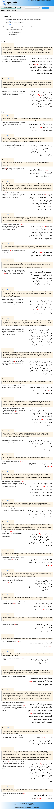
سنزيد (49, 449)
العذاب (33, 587)
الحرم (38, 483)
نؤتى (50, 365)
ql (12, 270)
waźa (3, 360)
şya (12, 533)
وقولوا (46, 152)
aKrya (3, 768)
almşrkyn (19, 481)
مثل (46, 365)
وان (37, 67)
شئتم (46, 149)
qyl (5, 439)
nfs (18, 533)
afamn (3, 601)
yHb (16, 273)
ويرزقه (49, 737)
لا (44, 410)
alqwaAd (4, 580)
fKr (7, 580)
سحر (40, 628)
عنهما (32, 413)
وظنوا (38, 710)
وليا (39, 313)
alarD (13, 508)
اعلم (30, 365)
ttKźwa (4, 300)
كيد (43, 628)
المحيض (40, 272)
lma (14, 535)
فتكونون (32, 301)
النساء (44, 275)
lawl (3, 704)
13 (2, 378)
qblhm (11, 579)
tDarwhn (23, 761)
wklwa (18, 439)
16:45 (8, 594)
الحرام (40, 64)
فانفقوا (37, 769)
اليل (36, 559)
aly (12, 329)
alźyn (12, 59)
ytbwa (16, 508)
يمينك (42, 625)
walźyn (4, 461)
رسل (38, 365)
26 (2, 668)
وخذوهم (31, 486)
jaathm (6, 360)
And (23, 226)
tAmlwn (18, 169)
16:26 (8, 570)
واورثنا (49, 681)
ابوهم (32, 533)
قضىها (35, 539)
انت (39, 124)
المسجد (45, 64)
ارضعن (34, 772)
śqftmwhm (11, 224)
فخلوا (50, 495)
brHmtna (7, 510)
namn (16, 360)
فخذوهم (49, 310)
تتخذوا (43, 304)
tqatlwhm (20, 226)
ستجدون (49, 330)
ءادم (46, 410)
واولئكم (32, 342)
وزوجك (35, 124)
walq (3, 623)
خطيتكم (34, 447)
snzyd (8, 442)
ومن (50, 92)
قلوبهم (35, 716)
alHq (3, 61)
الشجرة (46, 130)
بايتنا (41, 463)
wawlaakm (21, 332)
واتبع (33, 559)
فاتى (35, 581)
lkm (23, 145)
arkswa (17, 329)
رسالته (41, 368)
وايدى (35, 719)
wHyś (22, 192)
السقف (49, 587)
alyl (12, 557)
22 (2, 594)
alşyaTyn (7, 413)
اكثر (34, 542)
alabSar (4, 710)
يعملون (38, 73)
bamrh (12, 641)
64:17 (29, 0)
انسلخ (47, 483)
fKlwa (3, 486)
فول (36, 61)
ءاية (42, 362)
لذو (50, 542)
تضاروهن (41, 766)
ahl (16, 702)
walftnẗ (8, 226)
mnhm (11, 93)
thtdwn (16, 94)
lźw (10, 535)
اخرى (50, 781)
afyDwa (6, 250)
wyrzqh (4, 735)
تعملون (38, 176)
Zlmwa (8, 93)
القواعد (42, 584)
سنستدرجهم (35, 463)
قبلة (43, 61)
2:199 (8, 243)
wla (8, 124)
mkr (5, 579)
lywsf (10, 508)
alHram (13, 58)
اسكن (43, 124)
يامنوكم (31, 330)
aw (3, 603)
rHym (7, 252)
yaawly (21, 708)
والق (50, 625)
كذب (50, 660)
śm (3, 250)
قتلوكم (31, 235)
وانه (40, 173)
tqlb (7, 56)
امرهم (36, 533)
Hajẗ (15, 533)
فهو (41, 740)
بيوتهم (44, 719)
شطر (50, 64)
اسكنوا (41, 441)
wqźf (9, 707)
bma (22, 363)
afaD (13, 250)
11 (2, 318)
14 (2, 398)
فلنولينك (48, 61)
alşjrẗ (16, 124)
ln (14, 360)
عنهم (43, 536)
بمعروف (49, 778)
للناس (34, 98)
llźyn (14, 413)
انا (32, 419)
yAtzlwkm (4, 331)
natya (21, 360)
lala (15, 91)
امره (50, 743)
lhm (7, 439)
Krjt (8, 90)
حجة (45, 101)
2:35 (8, 115)
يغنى (47, 536)
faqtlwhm (4, 229)
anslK (5, 481)
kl (6, 329)
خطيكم (31, 152)
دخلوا (47, 533)
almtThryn (4, 275)
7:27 (8, 398)
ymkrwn (7, 364)
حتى (45, 235)
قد (51, 58)
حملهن (41, 772)
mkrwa (10, 601)
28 (2, 727)
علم (47, 542)
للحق (37, 173)
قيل (48, 441)
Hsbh (3, 737)
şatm (24, 144)
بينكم (35, 775)
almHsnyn (13, 147)
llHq (3, 169)
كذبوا (45, 463)
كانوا (47, 373)
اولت (45, 769)
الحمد (45, 678)
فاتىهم (36, 660)
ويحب (41, 284)
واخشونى (43, 103)
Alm (12, 535)
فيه (37, 235)
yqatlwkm (14, 227)
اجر (40, 516)
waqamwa (12, 484)
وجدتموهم (33, 310)
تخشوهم (49, 103)
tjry (10, 641)
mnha (22, 122)
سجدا (50, 152)
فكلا (30, 387)
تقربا (29, 127)
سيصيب (36, 368)
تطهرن (34, 278)
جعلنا (49, 345)
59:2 (8, 689)
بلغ (30, 740)
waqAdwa (20, 483)
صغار (45, 370)
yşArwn (12, 582)
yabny (3, 408)
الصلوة (39, 492)
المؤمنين (48, 722)
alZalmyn (4, 125)
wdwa (3, 299)
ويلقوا (32, 336)
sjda (13, 145)
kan (22, 531)
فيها (45, 336)
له (46, 643)
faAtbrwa (17, 708)
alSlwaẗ (16, 484)
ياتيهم (34, 606)
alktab (18, 59)
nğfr (21, 145)
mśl (23, 360)
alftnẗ (14, 329)
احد (34, 562)
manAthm (4, 705)
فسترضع (35, 778)
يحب (50, 284)
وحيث (39, 197)
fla (14, 93)
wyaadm (4, 385)
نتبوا (40, 681)
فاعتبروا (42, 722)
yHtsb (12, 735)
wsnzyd (9, 147)
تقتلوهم (42, 232)
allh (12, 61)
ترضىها (39, 61)
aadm (6, 408)
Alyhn (7, 763)
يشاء (43, 514)
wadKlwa (7, 145)
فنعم (46, 684)
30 (2, 786)
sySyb (22, 361)
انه (40, 70)
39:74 (8, 668)
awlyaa (10, 300)
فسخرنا (49, 643)
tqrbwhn (10, 271)
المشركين (48, 486)
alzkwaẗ (24, 484)
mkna (7, 508)
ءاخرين (43, 330)
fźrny (3, 793)
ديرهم (42, 707)
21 (2, 570)
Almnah (16, 535)
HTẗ (19, 145)
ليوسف (40, 511)
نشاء (50, 516)
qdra (22, 737)
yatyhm (6, 603)
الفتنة (31, 333)
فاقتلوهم (49, 238)
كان (50, 536)
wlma (3, 531)
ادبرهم (49, 562)
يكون (37, 98)
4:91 (8, 318)
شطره (41, 67)
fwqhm (17, 580)
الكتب (49, 70)
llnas (20, 91)
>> (46, 7)
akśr (22, 535)
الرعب (31, 716)
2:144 (8, 45)
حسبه (38, 740)
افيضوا (47, 252)
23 (2, 614)
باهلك (46, 559)
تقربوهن (49, 278)
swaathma (22, 410)
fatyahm (14, 658)
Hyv (10, 21)
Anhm (3, 533)
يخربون (49, 719)
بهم (43, 606)
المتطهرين (35, 284)
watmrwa (4, 766)
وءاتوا (35, 492)
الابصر (34, 722)
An (7, 270)
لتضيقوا (35, 766)
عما (41, 73)
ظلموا (36, 101)
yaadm (7, 122)
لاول (38, 707)
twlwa (3, 302)
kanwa (4, 364)
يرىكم (31, 416)
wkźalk (4, 508)
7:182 (8, 454)
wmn (3, 90)
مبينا (34, 345)
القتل (50, 232)
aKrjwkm (4, 226)
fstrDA (21, 766)
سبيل (42, 307)
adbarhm (18, 557)
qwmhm (4, 329)
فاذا (37, 278)
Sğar (10, 363)
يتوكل (50, 740)
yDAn (6, 765)
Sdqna (14, 676)
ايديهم (36, 339)
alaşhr (8, 481)
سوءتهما (38, 416)
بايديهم (39, 719)
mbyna (14, 334)
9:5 (7, 471)
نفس (44, 539)
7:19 (8, 378)
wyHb (22, 273)
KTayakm (4, 147)
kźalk (8, 229)
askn (10, 122)
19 (2, 521)
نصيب (39, 514)
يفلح (34, 628)
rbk (7, 169)
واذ (50, 146)
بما (50, 373)
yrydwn (11, 328)
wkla (19, 122)
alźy (12, 676)
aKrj (20, 408)
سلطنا (38, 345)
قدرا (33, 743)
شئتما (36, 127)
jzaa (10, 229)
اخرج (50, 413)
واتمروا (39, 775)
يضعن (46, 772)
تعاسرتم (41, 778)
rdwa (10, 329)
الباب (33, 149)
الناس (33, 252)
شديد (31, 370)
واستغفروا (48, 255)
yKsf (17, 601)
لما (45, 542)
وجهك (41, 58)
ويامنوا (49, 333)
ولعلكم (44, 106)
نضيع (44, 516)
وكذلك (49, 511)
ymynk (9, 623)
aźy (16, 270)
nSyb (3, 510)
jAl (15, 737)
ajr (19, 510)
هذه (50, 130)
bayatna (11, 461)
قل (36, 272)
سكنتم (36, 763)
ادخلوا (44, 146)
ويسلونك (49, 272)
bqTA (8, 557)
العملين (39, 684)
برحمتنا (34, 514)
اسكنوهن (48, 763)
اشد (32, 229)
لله (42, 678)
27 (2, 689)
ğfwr (5, 252)
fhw (23, 735)
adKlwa (8, 144)
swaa (20, 299)
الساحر (49, 631)
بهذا (38, 795)
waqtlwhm (4, 224)
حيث (47, 92)
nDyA (16, 510)
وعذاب (35, 370)
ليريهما (43, 416)
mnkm (3, 559)
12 (2, 350)
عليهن (31, 766)
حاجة (50, 539)
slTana (11, 334)
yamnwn (18, 413)
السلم (46, 339)
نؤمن (34, 362)
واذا (50, 362)
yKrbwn (20, 707)
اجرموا (49, 370)
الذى (40, 678)
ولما (50, 533)
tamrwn (16, 559)
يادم (46, 124)
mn (5, 61)
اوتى (42, 365)
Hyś (6, 90)
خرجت (42, 92)
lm (23, 329)
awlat (14, 763)
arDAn (14, 765)
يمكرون (43, 373)
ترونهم (35, 419)
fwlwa (23, 58)
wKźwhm (10, 483)
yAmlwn (20, 61)
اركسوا (49, 336)
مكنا (45, 511)
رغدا (43, 127)
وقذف (42, 716)
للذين (35, 422)
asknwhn (4, 761)
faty (14, 579)
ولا (32, 127)
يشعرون (44, 590)
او (36, 606)
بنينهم (49, 584)
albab (10, 145)
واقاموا (43, 492)
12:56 (8, 500)
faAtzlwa (19, 270)
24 (2, 636)
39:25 (8, 651)
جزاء (40, 238)
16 (2, 454)
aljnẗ (17, 122)
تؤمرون (46, 565)
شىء (33, 536)
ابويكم (45, 413)
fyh (17, 227)
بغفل (45, 73)
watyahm (21, 580)
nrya (5, 56)
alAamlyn (20, 678)
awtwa (15, 59)
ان (41, 255)
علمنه (42, 542)
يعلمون (44, 466)
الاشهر (42, 483)
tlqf (12, 623)
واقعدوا (41, 489)
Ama (17, 61)
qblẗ (20, 56)
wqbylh (11, 411)
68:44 (8, 786)
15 (2, 430)
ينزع (35, 413)
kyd (3, 624)
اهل (31, 704)
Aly (20, 735)
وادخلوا (38, 149)
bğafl (14, 61)
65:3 (8, 727)
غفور (36, 255)
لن (37, 362)
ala (3, 93)
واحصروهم (48, 489)
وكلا (50, 127)
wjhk (9, 56)
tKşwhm (17, 93)
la (8, 408)
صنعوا (32, 625)
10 (2, 289)
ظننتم (49, 710)
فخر (38, 584)
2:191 (8, 214)
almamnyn (12, 708)
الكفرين (35, 238)
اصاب (46, 646)
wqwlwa (16, 145)
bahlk (5, 557)
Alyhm (8, 334)
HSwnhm (9, 705)
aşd (11, 226)
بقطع (42, 559)
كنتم (30, 64)
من (34, 70)
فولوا (50, 67)
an (24, 250)
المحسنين (43, 155)
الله (48, 73)
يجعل (46, 368)
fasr (3, 557)
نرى (48, 58)
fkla (17, 385)
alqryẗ (14, 144)
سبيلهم (45, 495)
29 (2, 748)
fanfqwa (19, 763)
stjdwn (3, 328)
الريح (43, 643)
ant (12, 122)
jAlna (3, 334)
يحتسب (37, 737)
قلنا (47, 146)
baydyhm (4, 708)
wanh (22, 168)
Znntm (10, 704)
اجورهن (44, 775)
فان (35, 235)
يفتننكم (41, 410)
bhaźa (11, 793)
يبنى (50, 410)
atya (17, 624)
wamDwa (10, 559)
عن (44, 272)
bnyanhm (19, 579)
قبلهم (39, 581)
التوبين (45, 284)
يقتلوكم (41, 235)
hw (14, 270)
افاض (37, 252)
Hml (16, 763)
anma (19, 623)
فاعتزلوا (49, 275)
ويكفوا (41, 339)
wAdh (17, 676)
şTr (7, 58)
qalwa (12, 360)
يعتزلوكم (37, 336)
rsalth (19, 361)
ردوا (37, 333)
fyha (20, 329)
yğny (24, 531)
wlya (10, 303)
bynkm (8, 766)
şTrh (7, 59)
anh (25, 59)
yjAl (17, 361)
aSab (20, 641)
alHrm (12, 481)
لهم (45, 441)
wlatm (3, 94)
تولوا (34, 307)
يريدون (38, 330)
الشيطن (35, 410)
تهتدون (40, 106)
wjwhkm (4, 59)
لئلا (40, 98)
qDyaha (4, 535)
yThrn (16, 271)
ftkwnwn (17, 299)
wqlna (3, 122)
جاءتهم (46, 362)
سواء (50, 304)
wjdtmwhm (19, 302)
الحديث (34, 795)
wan (10, 59)
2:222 (8, 260)
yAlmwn (4, 463)
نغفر (38, 152)
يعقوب (39, 539)
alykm (12, 331)
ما (33, 64)
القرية (37, 146)
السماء (34, 58)
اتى (42, 631)
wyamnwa (21, 328)
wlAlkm (13, 94)
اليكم (50, 339)
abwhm (17, 531)
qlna (5, 144)
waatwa (20, 484)
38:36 (8, 636)
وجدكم (49, 766)
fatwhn (23, 271)
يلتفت (42, 562)
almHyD (10, 270)
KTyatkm (4, 442)
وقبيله (47, 419)
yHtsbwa (6, 707)
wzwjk (14, 122)
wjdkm (17, 761)
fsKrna (4, 641)
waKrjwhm (17, 224)
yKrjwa (15, 704)
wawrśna (21, 676)
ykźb (8, 793)
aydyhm (22, 331)
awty (5, 361)
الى (34, 333)
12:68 (8, 521)
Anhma (10, 410)
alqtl (15, 226)
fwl (3, 58)
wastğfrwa (19, 250)
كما (40, 301)
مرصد (32, 489)
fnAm (15, 678)
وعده (32, 678)
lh (6, 641)
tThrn (21, 271)
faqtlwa (15, 481)
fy (10, 56)
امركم (39, 281)
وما (50, 73)
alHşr (5, 704)
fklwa (17, 144)
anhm (21, 704)
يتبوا (29, 511)
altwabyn (19, 273)
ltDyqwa (4, 763)
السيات (37, 603)
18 (2, 500)
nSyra (14, 303)
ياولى (38, 722)
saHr (5, 624)
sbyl (21, 300)
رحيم (33, 255)
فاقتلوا (34, 483)
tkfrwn (8, 299)
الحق (37, 70)
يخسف (49, 606)
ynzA (7, 410)
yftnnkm (11, 408)
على (46, 740)
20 (2, 550)
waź (3, 144)
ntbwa (3, 678)
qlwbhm (13, 707)
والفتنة (36, 229)
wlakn (19, 535)
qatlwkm (22, 227)
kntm (21, 58)
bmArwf (12, 766)
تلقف (38, 625)
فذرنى (49, 795)
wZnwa (18, 704)
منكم (38, 562)
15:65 (8, 550)
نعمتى (34, 103)
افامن (50, 603)
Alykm (22, 91)
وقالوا (50, 678)
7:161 (8, 430)
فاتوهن (49, 281)
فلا (29, 101)
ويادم (50, 387)
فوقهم (42, 587)
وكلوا (30, 441)
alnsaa (22, 270)
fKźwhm (7, 302)
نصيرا (34, 313)
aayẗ (9, 360)
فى (37, 58)
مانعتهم (30, 710)
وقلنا (50, 124)
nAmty (7, 94)
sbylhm (7, 486)
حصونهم (49, 713)
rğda (24, 122)
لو (48, 301)
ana (23, 411)
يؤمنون (49, 425)
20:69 (8, 614)
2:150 (8, 78)
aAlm (13, 361)
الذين (34, 67)
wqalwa (4, 676)
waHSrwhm (15, 483)
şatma (6, 124)
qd (3, 56)
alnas (15, 250)
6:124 (8, 350)
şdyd (19, 363)
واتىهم (38, 587)
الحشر (35, 707)
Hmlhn (9, 765)
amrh (11, 737)
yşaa (24, 508)
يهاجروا (49, 307)
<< (43, 7)
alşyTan (15, 408)
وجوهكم (45, 67)
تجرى (39, 643)
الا (43, 101)
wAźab (16, 363)
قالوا (39, 362)
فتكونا (41, 130)
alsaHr (12, 624)
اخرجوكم (42, 229)
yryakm (6, 411)
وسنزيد (49, 155)
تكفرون (44, 301)
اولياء (35, 304)
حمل (41, 769)
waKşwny (21, 93)
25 (2, 651)
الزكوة (31, 492)
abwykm (23, 408)
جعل (45, 743)
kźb (3, 658)
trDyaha (23, 56)
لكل (39, 743)
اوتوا (30, 67)
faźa (19, 271)
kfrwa (13, 299)
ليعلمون (44, 70)
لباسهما (49, 416)
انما (50, 628)
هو (34, 272)
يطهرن (40, 278)
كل (41, 333)
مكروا (42, 603)
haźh (13, 124)
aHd (6, 559)
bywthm (24, 707)
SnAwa (16, 623)
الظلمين (34, 130)
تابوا (47, 492)
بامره (35, 643)
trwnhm (20, 411)
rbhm (7, 61)
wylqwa (9, 331)
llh (10, 676)
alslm (15, 331)
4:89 (8, 289)
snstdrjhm (15, 461)
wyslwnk (4, 270)
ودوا (50, 301)
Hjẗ (25, 91)
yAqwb (20, 533)
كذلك (44, 238)
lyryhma (18, 410)
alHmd (7, 676)
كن (48, 769)
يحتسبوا (47, 716)
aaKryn (7, 328)
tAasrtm (18, 766)
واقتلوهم (49, 226)
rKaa (15, 641)
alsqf (12, 580)
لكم (35, 152)
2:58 (8, 135)
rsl (7, 361)
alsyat (13, 601)
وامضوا (31, 562)
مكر (48, 581)
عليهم (42, 345)
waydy (8, 708)
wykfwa (18, 331)
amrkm (8, 273)
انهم (34, 710)
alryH (8, 641)
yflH (10, 624)
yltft (23, 557)
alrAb (16, 707)
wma (10, 61)
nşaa (12, 510)
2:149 (8, 159)
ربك (31, 173)
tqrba (10, 124)
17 (2, 471)
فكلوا (33, 146)
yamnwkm (16, 328)
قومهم (45, 333)
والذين (49, 463)
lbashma (14, 410)
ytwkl (17, 735)
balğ (9, 737)
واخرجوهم (32, 226)
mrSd (3, 484)
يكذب (42, 795)
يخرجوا (43, 710)
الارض (33, 511)
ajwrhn (22, 765)
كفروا (37, 301)
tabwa (8, 484)
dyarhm (23, 702)
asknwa (10, 439)
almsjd (9, 58)
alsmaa (13, 56)
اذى (31, 272)
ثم (51, 252)
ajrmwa (7, 363)
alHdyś (15, 793)
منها (47, 127)
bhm (21, 601)
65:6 (8, 748)
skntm (12, 761)
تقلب (45, 58)
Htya (10, 227)
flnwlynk (17, 56)
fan (19, 227)
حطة (42, 152)
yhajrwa (17, 300)
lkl (18, 737)
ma (19, 58)
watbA (14, 557)
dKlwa (6, 531)
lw (5, 299)
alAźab (4, 582)
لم (41, 336)
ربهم (32, 70)
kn (12, 763)
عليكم (49, 101)
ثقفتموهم (38, 226)
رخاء (32, 643)
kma (11, 299)
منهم (32, 101)
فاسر (50, 559)
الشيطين (44, 422)
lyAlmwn (22, 59)
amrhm (14, 531)
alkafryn (13, 229)
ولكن (38, 542)
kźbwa (7, 461)
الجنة (31, 124)
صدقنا (36, 678)
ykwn (17, 91)
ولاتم (38, 103)
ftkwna (18, 124)
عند (38, 232)
